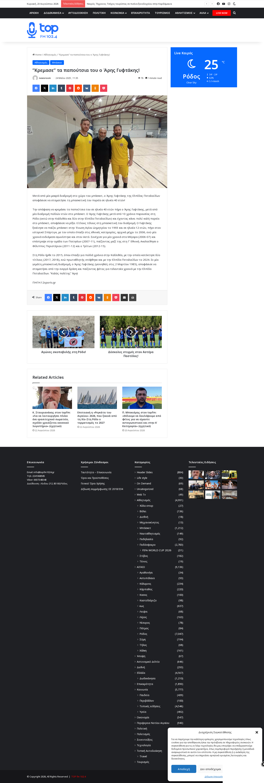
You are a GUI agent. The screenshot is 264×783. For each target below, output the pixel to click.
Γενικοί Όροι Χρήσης (93, 483)
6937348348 (40, 479)
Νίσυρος (145, 622)
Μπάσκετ (57, 62)
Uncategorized (145, 489)
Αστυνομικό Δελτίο (148, 661)
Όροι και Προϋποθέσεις (95, 478)
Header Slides (145, 472)
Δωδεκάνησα (147, 678)
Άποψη (141, 656)
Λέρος (143, 617)
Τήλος (143, 645)
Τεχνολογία (144, 745)
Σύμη (143, 639)
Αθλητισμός (50, 54)
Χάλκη (143, 650)
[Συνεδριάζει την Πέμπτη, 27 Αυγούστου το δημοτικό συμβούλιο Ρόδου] (229, 494)
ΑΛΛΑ (203, 13)
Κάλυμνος (145, 583)
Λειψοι (144, 611)
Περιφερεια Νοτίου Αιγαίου (153, 723)
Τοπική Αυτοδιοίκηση (149, 750)
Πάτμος (144, 628)
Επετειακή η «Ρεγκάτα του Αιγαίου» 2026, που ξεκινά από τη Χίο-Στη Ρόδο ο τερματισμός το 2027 (97, 417)
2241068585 (38, 476)
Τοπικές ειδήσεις (150, 706)
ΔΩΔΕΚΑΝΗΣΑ (52, 13)
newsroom (45, 78)
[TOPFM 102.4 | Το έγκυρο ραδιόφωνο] (42, 30)
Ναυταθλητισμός (150, 533)
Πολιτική (142, 728)
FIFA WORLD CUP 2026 (156, 550)
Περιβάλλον (147, 700)
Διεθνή (144, 517)
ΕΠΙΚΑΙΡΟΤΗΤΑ (140, 13)
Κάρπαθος (146, 589)
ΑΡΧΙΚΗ (34, 13)
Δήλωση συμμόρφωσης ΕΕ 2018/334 (102, 489)
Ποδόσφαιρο (148, 544)
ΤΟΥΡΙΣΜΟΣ (162, 13)
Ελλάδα (141, 672)
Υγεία (143, 711)
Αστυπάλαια (147, 578)
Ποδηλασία (146, 539)
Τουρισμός (143, 762)
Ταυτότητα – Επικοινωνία (96, 472)
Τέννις (143, 561)
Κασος (143, 595)
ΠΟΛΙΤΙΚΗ (99, 13)
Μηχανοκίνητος (149, 522)
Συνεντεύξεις (145, 739)
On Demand (144, 483)
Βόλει (143, 511)
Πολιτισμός (143, 734)
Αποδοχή (184, 769)
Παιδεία (144, 695)
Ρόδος (143, 633)
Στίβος (144, 556)
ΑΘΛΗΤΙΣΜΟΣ (184, 13)
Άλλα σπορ (146, 505)
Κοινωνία (142, 689)
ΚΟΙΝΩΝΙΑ (117, 13)
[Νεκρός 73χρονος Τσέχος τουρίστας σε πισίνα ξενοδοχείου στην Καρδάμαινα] (229, 474)
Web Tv (141, 494)
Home (38, 54)
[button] (257, 732)
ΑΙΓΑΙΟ (141, 567)
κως (142, 606)
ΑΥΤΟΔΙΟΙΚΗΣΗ (78, 13)
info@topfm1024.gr (44, 472)
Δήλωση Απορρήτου (215, 776)
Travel (143, 756)
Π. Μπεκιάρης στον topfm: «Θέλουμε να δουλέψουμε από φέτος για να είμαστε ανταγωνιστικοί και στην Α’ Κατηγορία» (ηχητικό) (141, 419)
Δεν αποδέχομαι (210, 769)
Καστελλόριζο (148, 600)
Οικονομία (143, 717)
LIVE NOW (221, 13)
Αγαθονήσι (146, 572)
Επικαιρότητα (145, 684)
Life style (142, 478)
